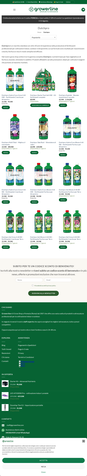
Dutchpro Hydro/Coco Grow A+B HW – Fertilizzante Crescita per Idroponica (13, 97)
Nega (43, 467)
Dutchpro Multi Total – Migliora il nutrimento (13, 143)
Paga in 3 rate (23, 349)
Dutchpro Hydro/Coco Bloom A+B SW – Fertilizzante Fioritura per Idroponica (71, 144)
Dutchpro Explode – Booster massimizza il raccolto (69, 96)
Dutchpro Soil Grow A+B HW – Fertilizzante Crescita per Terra (70, 238)
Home (39, 32)
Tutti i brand (6, 349)
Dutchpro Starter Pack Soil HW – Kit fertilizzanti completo (43, 96)
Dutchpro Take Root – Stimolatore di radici (43, 143)
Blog (3, 345)
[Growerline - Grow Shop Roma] (43, 9)
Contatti (5, 361)
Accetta (43, 460)
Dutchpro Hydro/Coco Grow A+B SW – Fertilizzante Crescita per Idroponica (13, 192)
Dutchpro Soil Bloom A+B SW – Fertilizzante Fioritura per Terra (70, 191)
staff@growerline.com (15, 425)
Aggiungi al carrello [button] (40, 105)
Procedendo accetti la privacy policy (45, 285)
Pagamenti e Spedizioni (27, 345)
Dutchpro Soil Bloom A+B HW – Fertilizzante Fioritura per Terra (41, 238)
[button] (83, 441)
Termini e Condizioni (26, 357)
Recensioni (6, 353)
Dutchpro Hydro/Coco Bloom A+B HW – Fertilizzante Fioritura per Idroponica (42, 192)
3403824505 (11, 433)
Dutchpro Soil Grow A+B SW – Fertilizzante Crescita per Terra (12, 238)
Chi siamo (5, 357)
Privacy (43, 472)
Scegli (5, 107)
